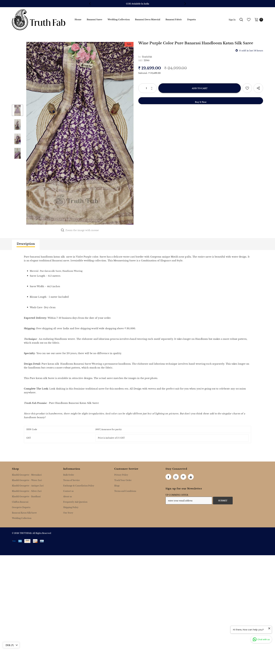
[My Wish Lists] (248, 19)
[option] (137, 4)
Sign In (232, 19)
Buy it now (201, 102)
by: (139, 57)
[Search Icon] (241, 19)
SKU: (140, 60)
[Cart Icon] (256, 19)
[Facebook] (168, 477)
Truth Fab (147, 57)
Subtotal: (143, 73)
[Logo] (38, 19)
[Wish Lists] (247, 88)
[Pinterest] (183, 477)
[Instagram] (176, 477)
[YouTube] (191, 477)
